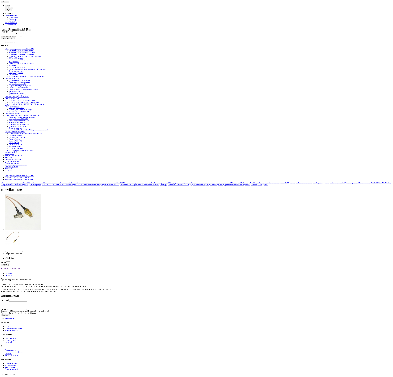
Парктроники (9, 154)
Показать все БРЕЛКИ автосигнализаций (19, 150)
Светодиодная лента (12, 161)
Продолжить (5, 315)
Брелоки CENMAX (16, 141)
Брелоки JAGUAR (15, 144)
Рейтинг (4, 313)
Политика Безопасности (13, 328)
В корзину (5, 264)
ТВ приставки (14, 62)
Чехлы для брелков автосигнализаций (22, 117)
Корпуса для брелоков (16, 108)
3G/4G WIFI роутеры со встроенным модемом (25, 56)
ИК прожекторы (14, 91)
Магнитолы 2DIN (11, 152)
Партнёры (8, 354)
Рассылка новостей (11, 369)
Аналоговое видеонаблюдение (19, 82)
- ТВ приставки (194, 183)
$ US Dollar (9, 8)
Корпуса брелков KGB (17, 122)
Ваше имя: (4, 300)
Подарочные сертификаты (14, 352)
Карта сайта (9, 342)
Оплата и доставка (11, 167)
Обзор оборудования (16, 73)
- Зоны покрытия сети (304, 183)
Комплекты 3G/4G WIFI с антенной (21, 51)
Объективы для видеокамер (18, 87)
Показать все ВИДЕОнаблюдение (17, 97)
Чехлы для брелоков (16, 148)
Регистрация (13, 17)
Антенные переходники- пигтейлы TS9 (19, 179)
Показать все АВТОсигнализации (17, 111)
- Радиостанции (336, 183)
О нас (7, 326)
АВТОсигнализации (12, 106)
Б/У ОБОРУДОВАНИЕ (17, 67)
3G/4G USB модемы (16, 58)
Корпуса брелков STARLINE (19, 124)
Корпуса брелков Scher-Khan (19, 121)
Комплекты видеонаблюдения (19, 80)
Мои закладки (10, 367)
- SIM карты (232, 183)
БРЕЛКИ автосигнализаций (15, 132)
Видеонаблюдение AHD (17, 84)
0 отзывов (4, 268)
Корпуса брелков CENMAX (18, 119)
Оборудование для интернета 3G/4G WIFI (19, 49)
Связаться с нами (11, 338)
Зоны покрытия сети (16, 71)
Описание (8, 273)
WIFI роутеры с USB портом (19, 60)
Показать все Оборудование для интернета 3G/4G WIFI (24, 76)
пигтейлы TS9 (10, 319)
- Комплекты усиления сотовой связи (100, 183)
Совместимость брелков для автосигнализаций (25, 133)
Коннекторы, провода (16, 93)
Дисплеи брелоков (15, 128)
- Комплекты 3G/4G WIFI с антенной (44, 183)
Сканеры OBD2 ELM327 (13, 159)
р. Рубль (8, 10)
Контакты (8, 168)
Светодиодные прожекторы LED (107, 185)
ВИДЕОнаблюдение (12, 78)
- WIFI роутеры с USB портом (176, 183)
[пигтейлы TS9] (23, 229)
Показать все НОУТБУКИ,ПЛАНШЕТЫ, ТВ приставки (24, 104)
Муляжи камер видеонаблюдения (20, 95)
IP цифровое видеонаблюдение (20, 86)
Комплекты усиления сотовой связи (21, 54)
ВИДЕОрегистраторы (12, 113)
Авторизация (13, 19)
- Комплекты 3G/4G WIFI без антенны (72, 183)
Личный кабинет (11, 363)
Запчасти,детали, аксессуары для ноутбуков (24, 102)
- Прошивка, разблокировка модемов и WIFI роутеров (275, 183)
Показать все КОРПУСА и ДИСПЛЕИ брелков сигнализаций (26, 130)
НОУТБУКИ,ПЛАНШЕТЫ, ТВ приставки (20, 100)
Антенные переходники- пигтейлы (21, 63)
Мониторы (8, 157)
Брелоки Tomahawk (16, 139)
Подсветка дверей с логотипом (16, 165)
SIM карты (12, 65)
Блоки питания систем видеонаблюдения (23, 89)
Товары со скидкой (11, 355)
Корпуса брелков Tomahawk (18, 126)
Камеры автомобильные (13, 156)
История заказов (10, 365)
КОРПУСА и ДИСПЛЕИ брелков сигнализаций (22, 115)
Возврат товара (10, 340)
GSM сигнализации (12, 98)
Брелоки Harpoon (15, 146)
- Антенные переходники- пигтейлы (214, 183)
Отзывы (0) (9, 275)
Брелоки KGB (14, 143)
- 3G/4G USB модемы (157, 183)
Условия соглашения (12, 330)
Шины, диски (10, 170)
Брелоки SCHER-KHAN (17, 137)
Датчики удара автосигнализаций (21, 109)
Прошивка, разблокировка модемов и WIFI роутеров (27, 69)
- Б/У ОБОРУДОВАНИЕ (247, 183)
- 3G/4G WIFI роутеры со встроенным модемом (131, 183)
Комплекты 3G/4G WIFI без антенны (22, 52)
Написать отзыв (14, 268)
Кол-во (3, 262)
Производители (10, 350)
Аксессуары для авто (12, 163)
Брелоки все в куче (15, 135)
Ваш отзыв (4, 309)
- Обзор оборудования (321, 183)
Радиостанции (14, 75)
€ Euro (8, 5)
